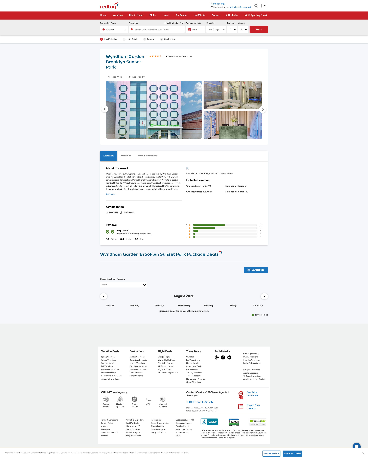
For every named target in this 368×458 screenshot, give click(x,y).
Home (103, 15)
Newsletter (105, 429)
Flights (153, 15)
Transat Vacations (250, 357)
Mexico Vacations (137, 357)
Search (259, 29)
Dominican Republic (138, 360)
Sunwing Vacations (251, 354)
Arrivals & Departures (135, 420)
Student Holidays (108, 373)
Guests (241, 23)
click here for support (240, 7)
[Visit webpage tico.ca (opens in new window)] (234, 422)
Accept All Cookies (292, 453)
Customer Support (183, 423)
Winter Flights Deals (166, 360)
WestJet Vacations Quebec (254, 379)
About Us (105, 426)
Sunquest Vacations (251, 370)
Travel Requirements (109, 433)
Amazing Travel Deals (110, 379)
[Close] (363, 453)
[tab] (108, 156)
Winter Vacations (108, 360)
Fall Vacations (107, 366)
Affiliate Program (133, 433)
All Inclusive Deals (194, 366)
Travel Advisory (182, 426)
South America (136, 373)
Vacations (118, 15)
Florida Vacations (193, 363)
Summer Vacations (109, 363)
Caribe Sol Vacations (251, 363)
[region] (184, 453)
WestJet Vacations (250, 373)
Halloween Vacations (110, 370)
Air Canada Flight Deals (168, 373)
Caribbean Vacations (138, 366)
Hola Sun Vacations (251, 360)
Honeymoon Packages (196, 379)
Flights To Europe (165, 363)
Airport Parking (157, 426)
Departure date (193, 23)
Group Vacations (193, 382)
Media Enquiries (133, 429)
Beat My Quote (132, 423)
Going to (133, 23)
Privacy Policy (107, 423)
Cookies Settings (271, 453)
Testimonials (156, 420)
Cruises (215, 15)
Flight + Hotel (136, 15)
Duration (210, 23)
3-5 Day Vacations (194, 373)
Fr (265, 6)
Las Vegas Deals (193, 360)
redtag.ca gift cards (184, 429)
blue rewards (133, 426)
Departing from (108, 23)
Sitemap (104, 436)
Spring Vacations (108, 357)
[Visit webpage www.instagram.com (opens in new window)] (217, 357)
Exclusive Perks (182, 433)
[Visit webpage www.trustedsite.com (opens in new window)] (257, 422)
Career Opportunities (160, 423)
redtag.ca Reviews (158, 433)
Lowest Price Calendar (253, 407)
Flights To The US (165, 370)
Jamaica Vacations (137, 363)
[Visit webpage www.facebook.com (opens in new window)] (223, 357)
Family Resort (192, 370)
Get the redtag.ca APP (185, 420)
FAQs (178, 436)
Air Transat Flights (165, 366)
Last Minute (199, 15)
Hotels (166, 15)
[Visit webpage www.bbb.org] (209, 422)
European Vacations (138, 370)
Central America (136, 376)
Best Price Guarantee (252, 394)
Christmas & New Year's (111, 376)
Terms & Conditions (109, 420)
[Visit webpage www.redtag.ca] (229, 357)
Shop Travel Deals (133, 436)
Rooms (230, 23)
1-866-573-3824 (218, 4)
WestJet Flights (164, 357)
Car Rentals (181, 15)
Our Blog (190, 357)
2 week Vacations (193, 376)
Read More (110, 194)
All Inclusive (232, 15)
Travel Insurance (158, 429)
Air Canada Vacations (252, 376)
